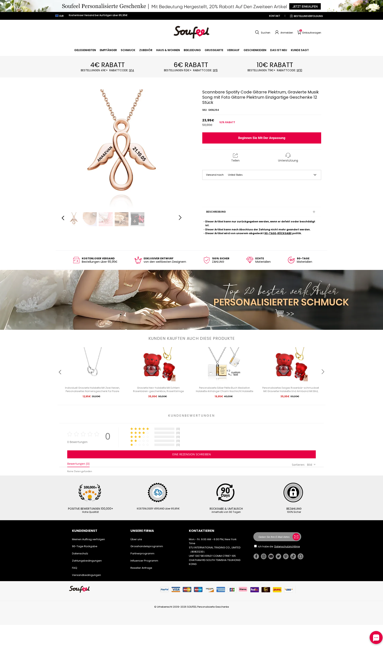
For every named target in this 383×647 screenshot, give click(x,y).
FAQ (74, 568)
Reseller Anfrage (141, 568)
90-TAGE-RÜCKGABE (278, 233)
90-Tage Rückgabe (84, 546)
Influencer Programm (144, 561)
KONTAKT (274, 16)
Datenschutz (80, 553)
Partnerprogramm (142, 553)
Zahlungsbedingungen (87, 561)
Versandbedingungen (86, 575)
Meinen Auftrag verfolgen (88, 539)
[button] (262, 32)
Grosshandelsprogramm (146, 546)
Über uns (136, 539)
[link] (85, 50)
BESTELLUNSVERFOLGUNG (308, 16)
